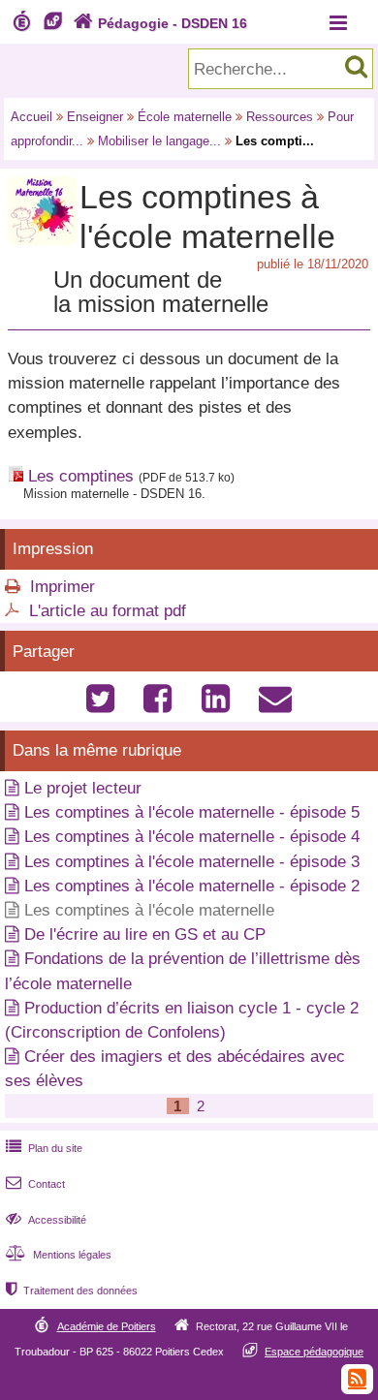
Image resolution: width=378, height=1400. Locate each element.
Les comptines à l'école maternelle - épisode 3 (192, 862)
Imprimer (62, 586)
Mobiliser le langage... (159, 141)
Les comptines (81, 476)
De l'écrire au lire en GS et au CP (145, 934)
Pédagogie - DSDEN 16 (160, 23)
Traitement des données (72, 1290)
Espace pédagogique (314, 1351)
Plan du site (44, 1148)
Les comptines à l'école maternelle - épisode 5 (192, 812)
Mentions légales (58, 1254)
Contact (35, 1184)
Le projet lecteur (83, 788)
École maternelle (185, 116)
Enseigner (95, 116)
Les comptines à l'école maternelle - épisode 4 (192, 836)
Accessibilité (46, 1220)
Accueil (31, 116)
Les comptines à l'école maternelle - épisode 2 (192, 886)
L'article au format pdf (107, 611)
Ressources (279, 116)
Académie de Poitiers (106, 1326)
